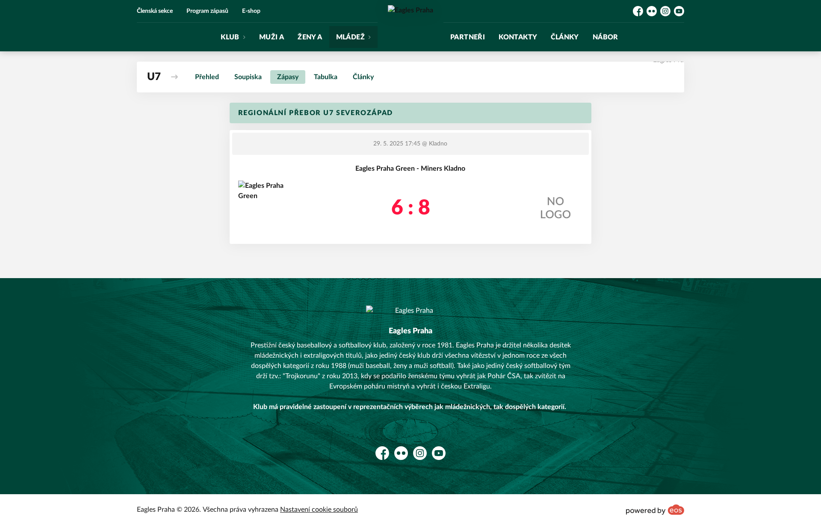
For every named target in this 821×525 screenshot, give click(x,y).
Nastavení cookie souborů (319, 509)
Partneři (467, 37)
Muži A (271, 37)
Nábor (605, 37)
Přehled (207, 77)
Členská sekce (155, 11)
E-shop (251, 11)
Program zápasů (207, 11)
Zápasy (287, 77)
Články (565, 37)
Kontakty (518, 37)
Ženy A (310, 37)
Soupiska (248, 77)
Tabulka (325, 77)
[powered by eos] (655, 509)
